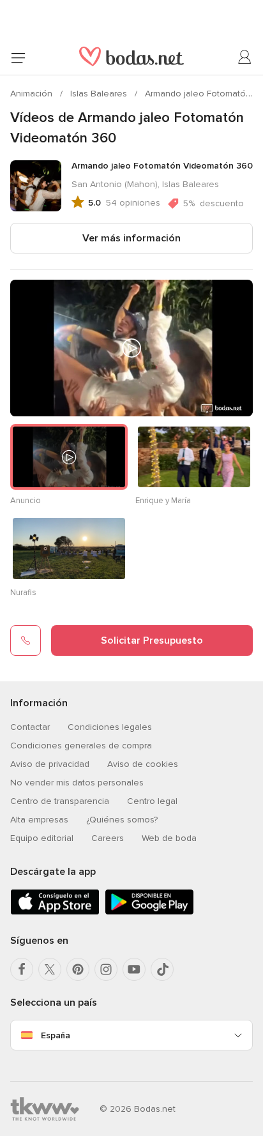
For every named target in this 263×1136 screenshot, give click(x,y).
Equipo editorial (41, 838)
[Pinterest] (77, 969)
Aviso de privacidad (49, 764)
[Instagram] (105, 969)
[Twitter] (49, 969)
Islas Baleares (100, 93)
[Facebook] (21, 969)
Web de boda (169, 838)
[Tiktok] (162, 969)
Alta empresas (39, 819)
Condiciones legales (110, 727)
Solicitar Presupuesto (152, 640)
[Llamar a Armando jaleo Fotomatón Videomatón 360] (25, 640)
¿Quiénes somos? (122, 819)
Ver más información (131, 238)
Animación (32, 93)
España (55, 1035)
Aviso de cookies (142, 764)
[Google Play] (149, 912)
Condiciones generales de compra (81, 745)
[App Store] (55, 912)
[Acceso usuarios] (245, 57)
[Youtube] (134, 969)
